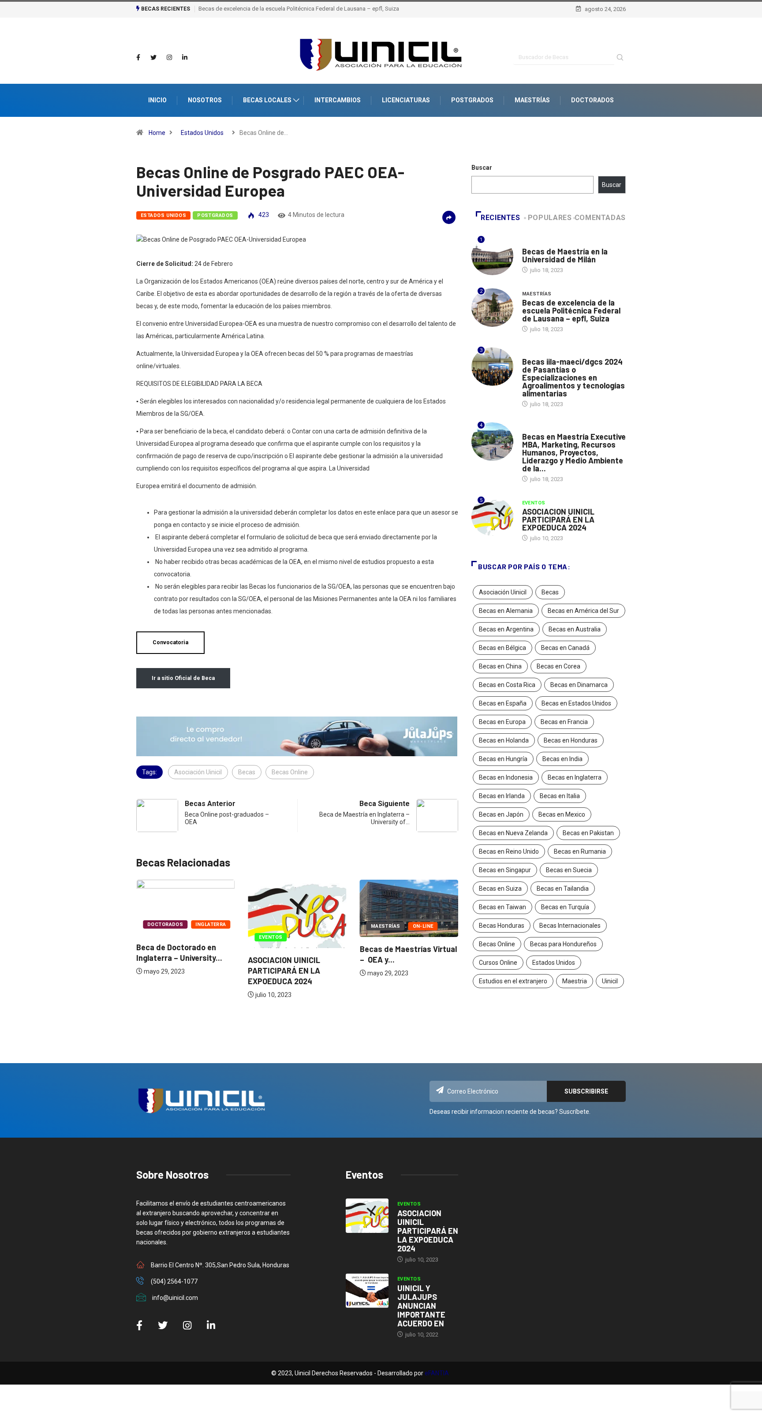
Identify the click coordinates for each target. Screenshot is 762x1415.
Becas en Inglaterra (574, 777)
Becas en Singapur (505, 870)
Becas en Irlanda (502, 795)
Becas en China (500, 666)
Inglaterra (210, 924)
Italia (530, 243)
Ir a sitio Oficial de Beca (183, 678)
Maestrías (532, 100)
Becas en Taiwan (502, 907)
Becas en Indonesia (506, 777)
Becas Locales (267, 100)
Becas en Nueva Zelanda (513, 832)
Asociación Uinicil (198, 772)
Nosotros (205, 100)
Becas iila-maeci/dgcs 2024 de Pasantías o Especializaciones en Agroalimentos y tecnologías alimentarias (573, 377)
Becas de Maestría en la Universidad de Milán (565, 255)
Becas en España (503, 703)
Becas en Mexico (561, 814)
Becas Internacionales (570, 925)
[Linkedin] (184, 57)
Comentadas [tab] (600, 217)
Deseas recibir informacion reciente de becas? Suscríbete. (510, 1111)
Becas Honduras (501, 925)
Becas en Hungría (503, 758)
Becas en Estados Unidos (576, 703)
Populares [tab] (550, 217)
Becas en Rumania (580, 851)
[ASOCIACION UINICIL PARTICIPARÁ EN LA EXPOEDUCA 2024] (367, 1215)
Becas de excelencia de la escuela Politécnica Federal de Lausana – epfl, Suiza (298, 8)
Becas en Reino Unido (509, 851)
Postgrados (472, 100)
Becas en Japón (501, 814)
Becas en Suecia (569, 870)
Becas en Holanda (504, 740)
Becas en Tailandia (563, 888)
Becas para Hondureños (563, 944)
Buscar (481, 167)
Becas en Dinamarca (579, 684)
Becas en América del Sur (583, 610)
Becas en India (562, 758)
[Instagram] (169, 57)
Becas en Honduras (571, 740)
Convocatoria (170, 642)
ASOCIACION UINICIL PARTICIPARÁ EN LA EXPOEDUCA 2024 (284, 970)
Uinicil (610, 981)
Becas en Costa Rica (507, 684)
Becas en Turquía (565, 907)
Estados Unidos (202, 132)
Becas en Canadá (565, 647)
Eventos (270, 937)
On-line (423, 926)
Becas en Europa (502, 721)
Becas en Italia (560, 795)
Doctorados (592, 100)
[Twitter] (153, 57)
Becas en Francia (564, 721)
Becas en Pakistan (588, 832)
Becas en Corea (558, 666)
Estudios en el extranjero (513, 981)
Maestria (574, 981)
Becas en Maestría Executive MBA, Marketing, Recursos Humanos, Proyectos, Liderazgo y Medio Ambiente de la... (574, 452)
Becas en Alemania (506, 610)
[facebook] (138, 57)
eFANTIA (437, 1373)
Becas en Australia (575, 629)
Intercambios (337, 100)
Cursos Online (498, 962)
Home (157, 132)
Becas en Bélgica (502, 647)
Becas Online (290, 772)
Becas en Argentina (506, 629)
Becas (246, 772)
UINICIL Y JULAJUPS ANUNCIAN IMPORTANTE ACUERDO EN (421, 1305)
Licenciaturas (406, 100)
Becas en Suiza (500, 888)
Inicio (157, 100)
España (532, 428)
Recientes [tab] (500, 217)
